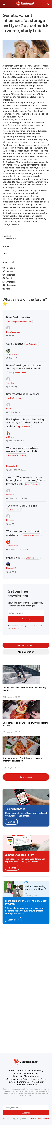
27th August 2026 (11, 732)
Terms (36, 626)
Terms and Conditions (26, 1084)
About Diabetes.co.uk (19, 1070)
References (23, 1081)
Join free (12, 867)
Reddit (9, 278)
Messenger (11, 285)
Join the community (26, 645)
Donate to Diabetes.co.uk (26, 1076)
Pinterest (10, 274)
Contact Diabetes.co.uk (26, 1073)
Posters (11, 1081)
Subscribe (26, 619)
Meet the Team (38, 1079)
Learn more (13, 919)
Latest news (26, 777)
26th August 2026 (11, 767)
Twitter (9, 271)
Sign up (11, 821)
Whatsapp (11, 281)
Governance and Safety (17, 1079)
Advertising (37, 1070)
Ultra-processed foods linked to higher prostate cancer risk (22, 759)
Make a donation (26, 651)
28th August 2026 (11, 697)
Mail (8, 288)
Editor (5, 253)
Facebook (11, 267)
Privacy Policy (13, 629)
